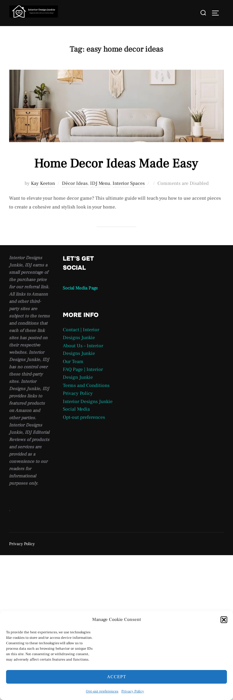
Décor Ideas (75, 183)
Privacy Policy (132, 691)
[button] (224, 620)
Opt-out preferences (102, 691)
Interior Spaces (129, 183)
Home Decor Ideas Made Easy (116, 163)
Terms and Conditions (86, 385)
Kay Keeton (43, 183)
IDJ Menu (100, 183)
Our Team (73, 361)
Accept (116, 677)
